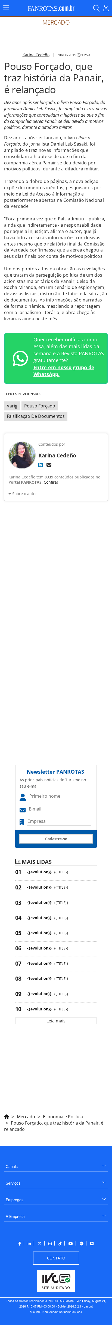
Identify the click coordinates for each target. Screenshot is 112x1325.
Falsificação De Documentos (36, 416)
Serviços (13, 1183)
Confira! (51, 482)
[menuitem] (56, 1164)
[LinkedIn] (40, 465)
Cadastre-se (56, 838)
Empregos (14, 1199)
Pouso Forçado (39, 406)
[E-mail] (48, 465)
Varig (12, 406)
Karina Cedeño (36, 54)
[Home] (6, 1116)
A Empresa (15, 1216)
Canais (12, 1166)
